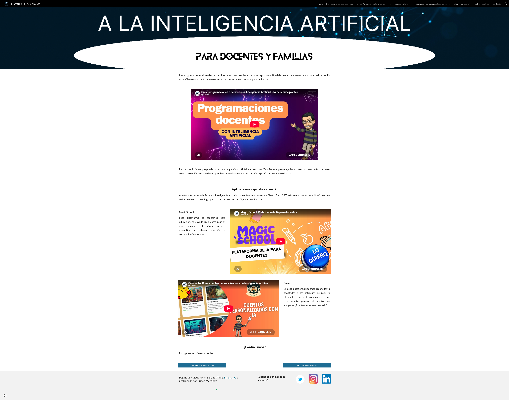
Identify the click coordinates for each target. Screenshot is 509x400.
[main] (254, 77)
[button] (506, 4)
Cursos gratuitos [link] (402, 4)
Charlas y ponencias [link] (462, 4)
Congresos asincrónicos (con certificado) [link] (431, 4)
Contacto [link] (496, 4)
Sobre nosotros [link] (482, 4)
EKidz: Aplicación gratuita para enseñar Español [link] (373, 4)
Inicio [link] (320, 4)
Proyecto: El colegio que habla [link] (339, 4)
